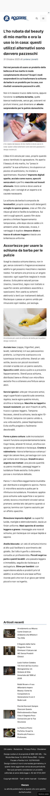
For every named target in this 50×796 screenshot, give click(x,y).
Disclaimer (41, 749)
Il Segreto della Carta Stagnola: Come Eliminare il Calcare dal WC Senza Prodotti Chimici (27, 650)
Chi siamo (8, 749)
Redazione (18, 749)
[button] (36, 18)
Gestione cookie (43, 794)
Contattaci (42, 779)
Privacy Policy (30, 749)
